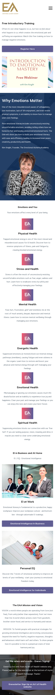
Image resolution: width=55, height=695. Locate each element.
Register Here (27, 49)
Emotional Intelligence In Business (27, 523)
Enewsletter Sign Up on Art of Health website (27, 685)
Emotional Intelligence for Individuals (27, 590)
